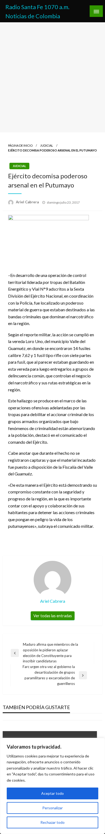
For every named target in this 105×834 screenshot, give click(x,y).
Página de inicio (20, 145)
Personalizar (52, 808)
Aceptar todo (52, 793)
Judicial (46, 145)
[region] (52, 786)
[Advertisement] (52, 77)
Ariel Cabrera (28, 202)
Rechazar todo (52, 822)
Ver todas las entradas (52, 615)
